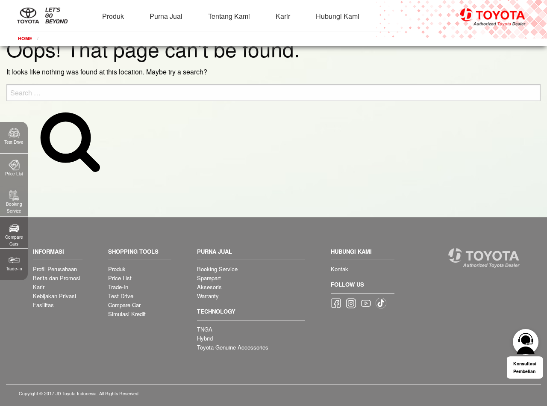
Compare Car (124, 305)
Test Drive (120, 296)
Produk (113, 16)
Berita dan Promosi (56, 278)
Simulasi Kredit (127, 314)
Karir (283, 16)
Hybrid (205, 338)
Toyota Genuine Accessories (232, 347)
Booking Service (217, 269)
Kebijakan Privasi (54, 296)
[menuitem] (113, 11)
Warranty (208, 296)
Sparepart (209, 278)
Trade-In (118, 287)
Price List (120, 278)
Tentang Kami (229, 16)
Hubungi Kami (337, 16)
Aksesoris (209, 287)
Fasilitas (43, 305)
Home (25, 38)
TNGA (204, 329)
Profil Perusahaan (55, 269)
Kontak (339, 269)
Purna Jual (166, 16)
